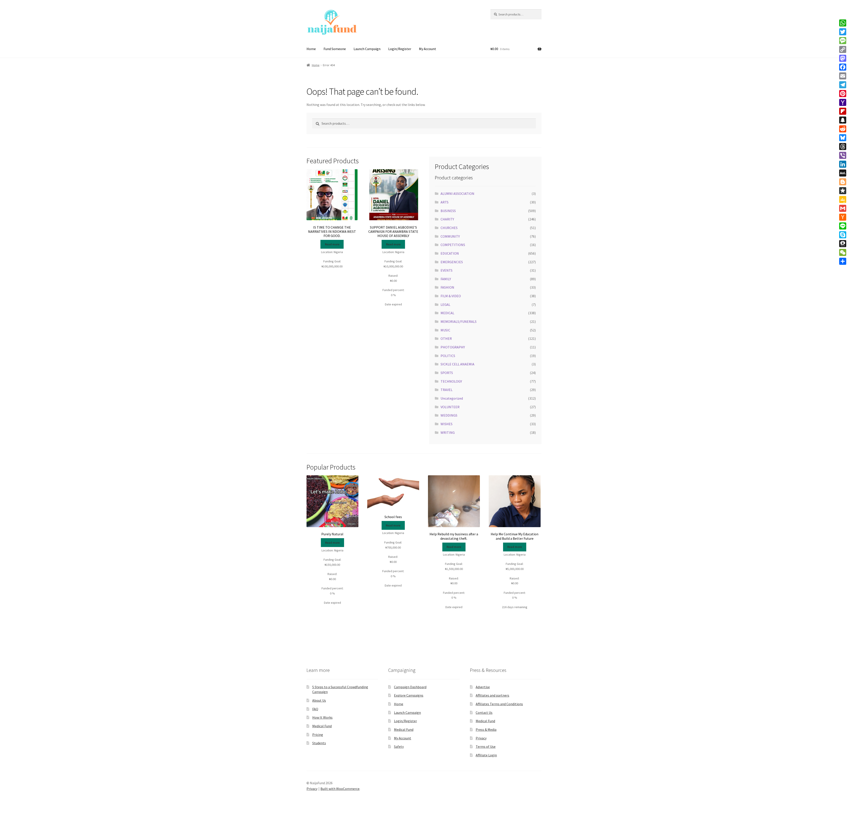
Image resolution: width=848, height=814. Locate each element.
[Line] (842, 226)
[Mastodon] (842, 58)
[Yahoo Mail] (842, 102)
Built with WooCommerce (340, 788)
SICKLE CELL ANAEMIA (457, 364)
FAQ (315, 709)
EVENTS (446, 270)
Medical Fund (322, 726)
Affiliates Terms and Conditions (499, 704)
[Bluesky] (842, 137)
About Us (319, 700)
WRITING (448, 432)
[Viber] (842, 155)
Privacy (481, 738)
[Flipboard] (842, 111)
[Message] (842, 40)
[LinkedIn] (842, 164)
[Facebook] (842, 67)
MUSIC (445, 330)
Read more (332, 244)
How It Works (322, 717)
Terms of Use (486, 746)
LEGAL (445, 304)
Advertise (483, 687)
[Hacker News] (842, 217)
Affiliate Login (486, 755)
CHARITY (447, 219)
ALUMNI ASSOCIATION (457, 193)
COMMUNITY (450, 236)
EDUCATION (450, 253)
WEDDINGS (449, 415)
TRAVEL (446, 389)
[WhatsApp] (842, 23)
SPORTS (447, 372)
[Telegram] (842, 84)
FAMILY (446, 279)
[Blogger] (842, 181)
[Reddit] (842, 128)
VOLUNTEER (450, 407)
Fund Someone (335, 49)
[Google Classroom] (842, 199)
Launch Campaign (367, 49)
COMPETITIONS (453, 245)
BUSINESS (448, 211)
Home (311, 49)
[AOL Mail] (842, 173)
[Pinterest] (842, 93)
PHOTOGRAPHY (453, 347)
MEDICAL (447, 313)
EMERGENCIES (452, 262)
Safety (399, 746)
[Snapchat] (842, 120)
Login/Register (399, 49)
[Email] (842, 75)
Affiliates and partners (492, 695)
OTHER (446, 338)
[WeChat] (842, 252)
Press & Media (486, 729)
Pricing (317, 734)
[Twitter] (842, 31)
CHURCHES (449, 228)
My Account (427, 49)
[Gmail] (842, 208)
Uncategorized (452, 398)
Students (319, 743)
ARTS (445, 202)
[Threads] (842, 146)
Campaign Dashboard (410, 687)
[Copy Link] (842, 49)
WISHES (446, 424)
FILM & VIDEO (451, 296)
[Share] (842, 261)
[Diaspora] (842, 190)
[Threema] (842, 243)
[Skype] (842, 234)
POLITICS (448, 355)
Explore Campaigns (408, 695)
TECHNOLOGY (451, 381)
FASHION (447, 287)
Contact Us (484, 712)
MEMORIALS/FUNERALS (459, 321)
